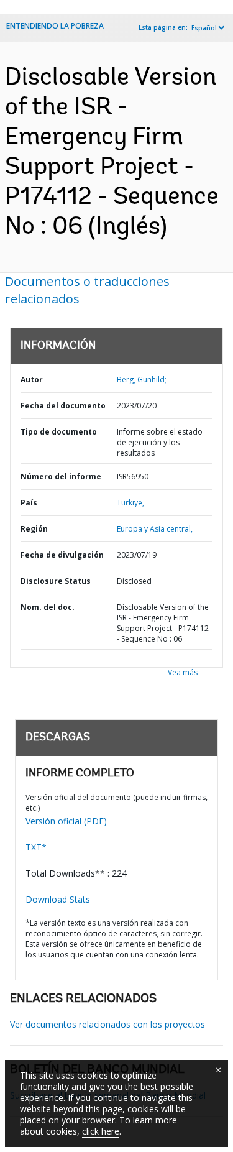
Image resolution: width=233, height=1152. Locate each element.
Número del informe (61, 476)
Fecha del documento (63, 405)
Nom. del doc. (48, 607)
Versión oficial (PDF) (66, 821)
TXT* (36, 847)
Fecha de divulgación (62, 555)
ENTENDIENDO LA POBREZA (55, 26)
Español (204, 28)
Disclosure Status (56, 581)
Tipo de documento (59, 431)
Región (34, 528)
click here (100, 1131)
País (29, 502)
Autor (32, 379)
